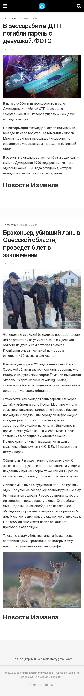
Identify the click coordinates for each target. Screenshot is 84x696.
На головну (9, 18)
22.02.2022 (9, 49)
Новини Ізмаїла (28, 18)
